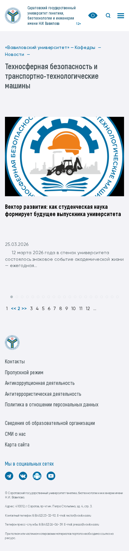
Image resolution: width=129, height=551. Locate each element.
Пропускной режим (24, 372)
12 (88, 308)
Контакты (15, 361)
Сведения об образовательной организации (50, 423)
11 (80, 308)
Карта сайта (17, 444)
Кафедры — (88, 47)
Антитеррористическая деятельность (43, 393)
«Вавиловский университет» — (39, 47)
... (94, 308)
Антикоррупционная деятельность (40, 383)
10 (73, 308)
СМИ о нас (15, 434)
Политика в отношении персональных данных (51, 404)
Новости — (17, 54)
